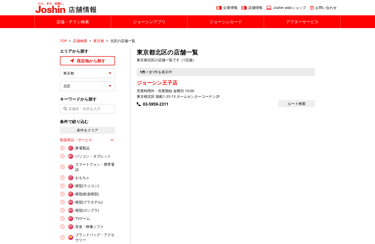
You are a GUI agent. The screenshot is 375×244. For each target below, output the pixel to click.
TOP (63, 40)
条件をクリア (87, 130)
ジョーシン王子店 (157, 82)
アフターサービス (302, 21)
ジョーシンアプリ (149, 21)
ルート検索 (297, 103)
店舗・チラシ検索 (72, 21)
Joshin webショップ (289, 7)
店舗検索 (80, 40)
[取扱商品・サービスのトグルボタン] (112, 140)
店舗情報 (255, 7)
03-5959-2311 (155, 104)
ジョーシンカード (225, 21)
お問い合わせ (326, 7)
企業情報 (230, 7)
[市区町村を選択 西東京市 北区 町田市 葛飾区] (87, 86)
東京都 (98, 40)
